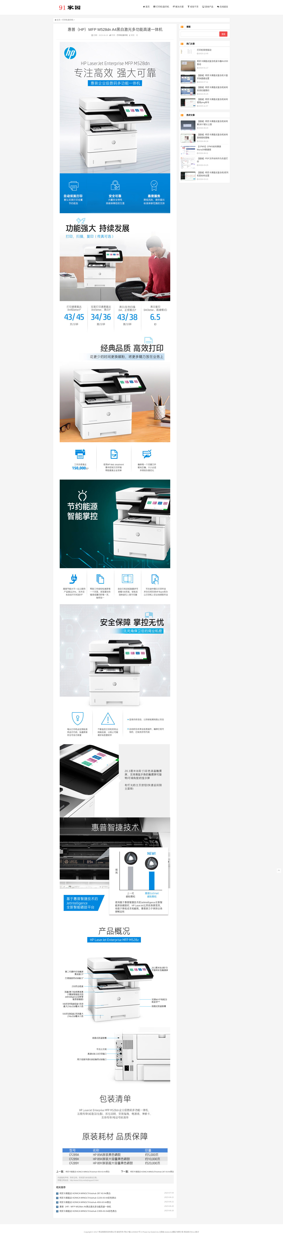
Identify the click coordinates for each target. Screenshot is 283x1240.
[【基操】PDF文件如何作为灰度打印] (188, 163)
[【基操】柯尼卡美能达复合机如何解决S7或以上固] (188, 125)
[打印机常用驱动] (188, 53)
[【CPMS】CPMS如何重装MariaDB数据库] (188, 150)
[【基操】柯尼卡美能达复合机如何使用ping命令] (188, 102)
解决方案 (179, 6)
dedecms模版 (170, 1232)
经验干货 (194, 6)
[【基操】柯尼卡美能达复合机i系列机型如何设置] (188, 176)
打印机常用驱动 (204, 50)
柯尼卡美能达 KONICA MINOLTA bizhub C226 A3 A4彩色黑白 (88, 1198)
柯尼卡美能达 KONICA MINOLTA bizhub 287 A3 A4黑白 (152, 1172)
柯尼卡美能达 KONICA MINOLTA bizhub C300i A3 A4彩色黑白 (88, 1211)
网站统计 (187, 1232)
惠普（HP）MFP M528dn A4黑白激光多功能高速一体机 (85, 1206)
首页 (147, 6)
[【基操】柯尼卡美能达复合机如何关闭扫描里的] (188, 91)
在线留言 (223, 6)
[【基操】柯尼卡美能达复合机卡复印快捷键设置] (188, 79)
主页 (58, 20)
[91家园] (71, 7)
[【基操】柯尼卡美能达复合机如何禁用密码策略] (188, 138)
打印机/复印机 (162, 6)
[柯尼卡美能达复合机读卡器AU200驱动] (188, 65)
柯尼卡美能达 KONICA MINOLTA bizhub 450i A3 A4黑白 (88, 1172)
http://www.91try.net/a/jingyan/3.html (84, 1180)
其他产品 (208, 6)
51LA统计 (195, 1232)
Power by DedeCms (151, 1232)
